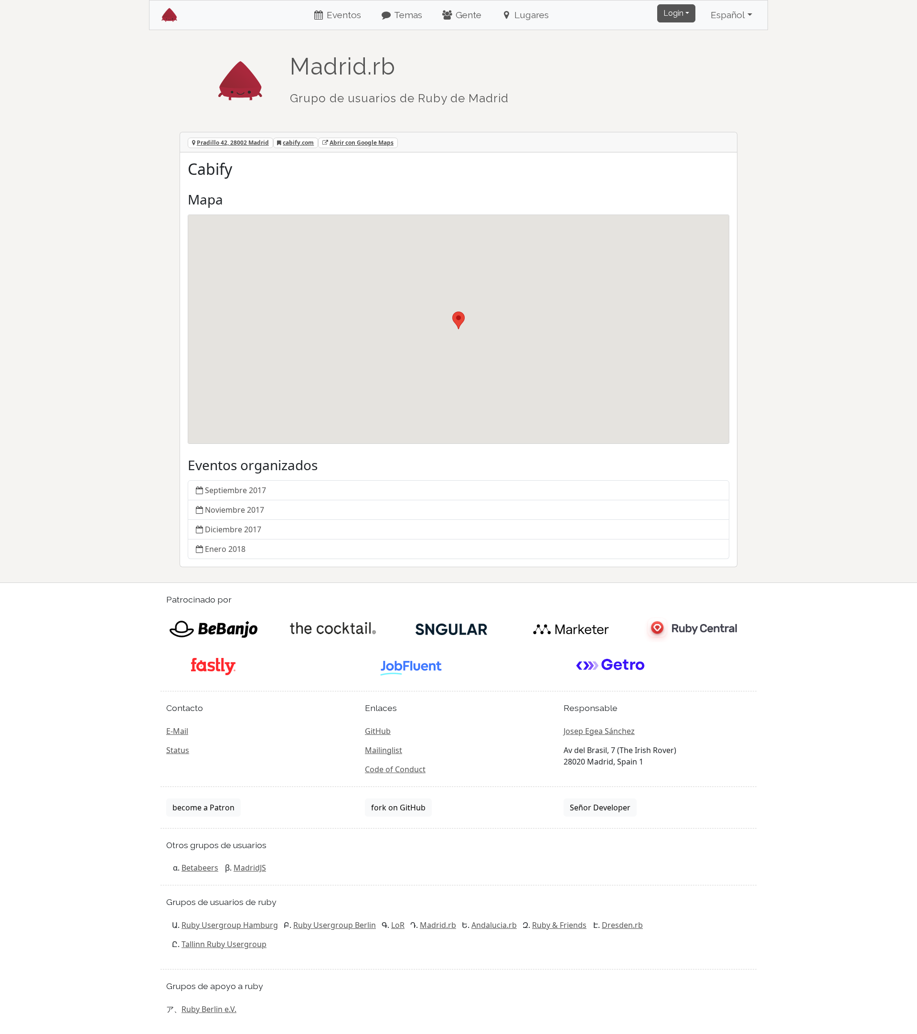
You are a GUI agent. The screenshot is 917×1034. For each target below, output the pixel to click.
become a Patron (203, 807)
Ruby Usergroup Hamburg (229, 925)
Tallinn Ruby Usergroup (224, 944)
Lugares (530, 15)
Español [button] (728, 15)
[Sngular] (452, 628)
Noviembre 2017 (234, 510)
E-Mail (177, 731)
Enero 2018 (225, 549)
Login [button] (673, 13)
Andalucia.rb (494, 925)
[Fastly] (213, 665)
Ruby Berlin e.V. (208, 1009)
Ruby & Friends (559, 925)
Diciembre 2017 (233, 529)
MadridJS (250, 867)
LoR (398, 925)
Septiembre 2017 (235, 490)
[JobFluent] (412, 665)
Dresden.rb (622, 925)
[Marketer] (571, 628)
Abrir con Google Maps (362, 143)
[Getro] (611, 665)
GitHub (378, 731)
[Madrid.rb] (240, 76)
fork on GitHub (398, 807)
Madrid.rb (438, 925)
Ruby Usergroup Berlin (334, 925)
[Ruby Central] (690, 628)
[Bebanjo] (213, 628)
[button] (458, 320)
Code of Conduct (395, 769)
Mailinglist (383, 750)
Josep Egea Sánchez (599, 731)
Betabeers (199, 867)
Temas (407, 15)
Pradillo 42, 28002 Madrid (233, 143)
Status (177, 750)
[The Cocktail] (333, 628)
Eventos (342, 15)
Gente (467, 15)
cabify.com (298, 143)
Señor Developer (600, 807)
